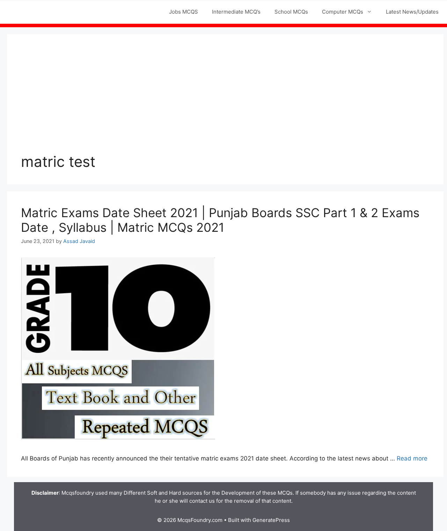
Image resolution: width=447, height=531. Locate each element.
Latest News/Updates (412, 11)
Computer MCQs (342, 11)
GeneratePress (271, 520)
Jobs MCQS (183, 11)
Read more (412, 458)
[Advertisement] (225, 100)
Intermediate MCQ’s (236, 11)
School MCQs (291, 11)
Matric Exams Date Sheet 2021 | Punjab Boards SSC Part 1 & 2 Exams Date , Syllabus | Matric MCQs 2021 (220, 220)
